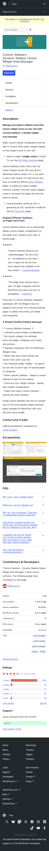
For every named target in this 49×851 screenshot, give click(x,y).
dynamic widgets (38, 646)
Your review (8, 703)
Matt (6, 794)
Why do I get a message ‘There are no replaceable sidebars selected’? (20, 513)
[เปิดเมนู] (45, 4)
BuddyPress (10, 803)
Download (9, 73)
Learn (5, 767)
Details (8, 83)
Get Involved (32, 767)
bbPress (8, 799)
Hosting (6, 754)
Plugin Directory (9, 12)
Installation (10, 96)
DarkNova (27, 294)
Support (9, 110)
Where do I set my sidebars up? (18, 505)
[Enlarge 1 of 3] (20, 445)
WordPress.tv (10, 781)
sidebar (35, 652)
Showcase (31, 745)
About (5, 745)
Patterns (30, 759)
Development (11, 103)
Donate (31, 776)
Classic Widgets (35, 182)
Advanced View (10, 659)
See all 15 (42, 630)
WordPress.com (11, 789)
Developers (8, 776)
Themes (30, 750)
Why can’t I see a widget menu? (18, 497)
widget (42, 652)
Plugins (29, 754)
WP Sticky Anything (28, 160)
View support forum (12, 729)
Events (29, 772)
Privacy (6, 759)
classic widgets (39, 636)
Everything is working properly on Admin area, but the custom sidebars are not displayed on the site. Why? (20, 525)
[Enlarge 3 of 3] (43, 460)
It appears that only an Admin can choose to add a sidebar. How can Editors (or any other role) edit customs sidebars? (17, 539)
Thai (11, 815)
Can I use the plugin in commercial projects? (13, 551)
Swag (30, 781)
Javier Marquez (10, 430)
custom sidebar (39, 641)
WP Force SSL (18, 211)
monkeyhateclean (31, 270)
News (5, 750)
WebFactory (12, 66)
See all (43, 703)
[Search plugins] (30, 29)
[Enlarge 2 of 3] (43, 445)
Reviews (9, 89)
